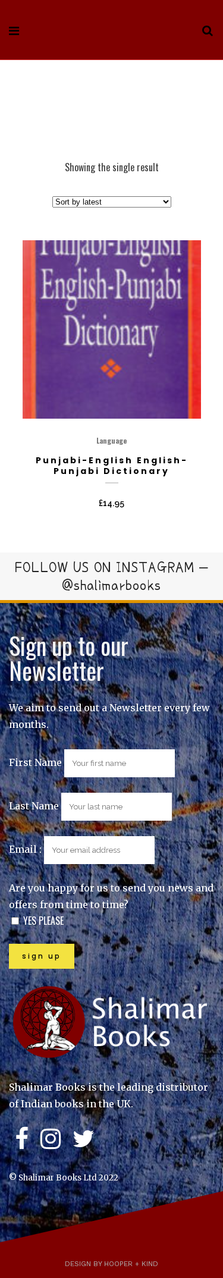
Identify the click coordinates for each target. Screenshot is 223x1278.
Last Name (34, 806)
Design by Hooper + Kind (111, 1264)
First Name (35, 762)
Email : (26, 849)
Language (111, 440)
